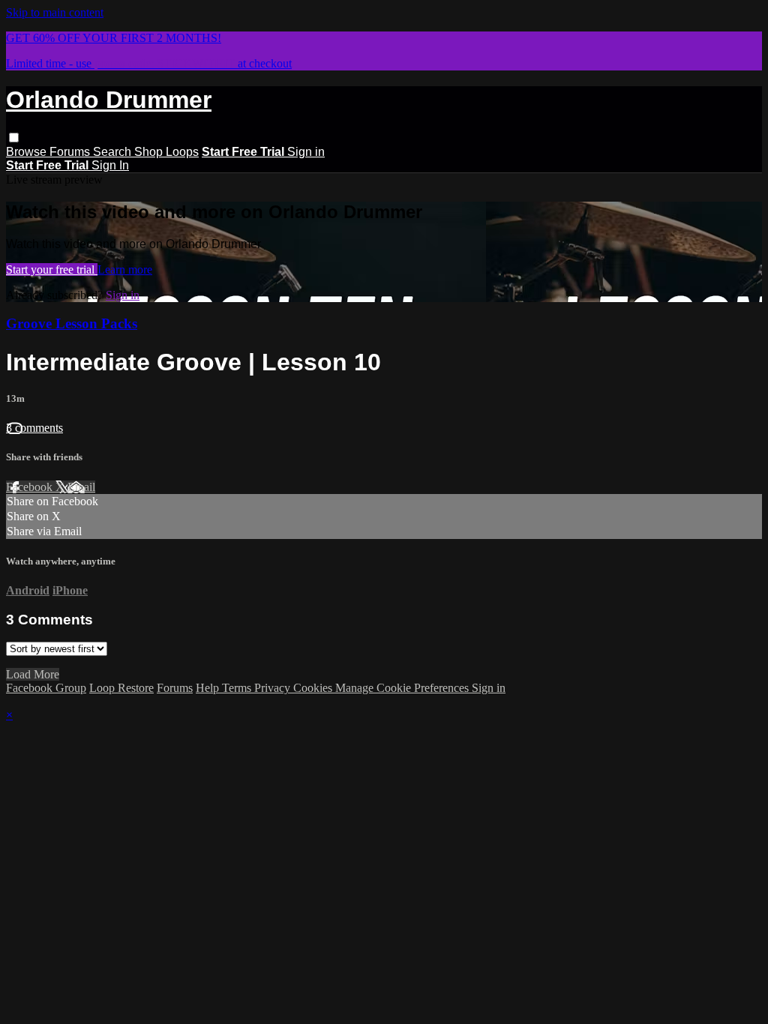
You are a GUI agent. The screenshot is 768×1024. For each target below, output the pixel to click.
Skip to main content (55, 12)
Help (209, 687)
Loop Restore (121, 687)
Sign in (306, 151)
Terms (238, 687)
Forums (71, 151)
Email (81, 487)
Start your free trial (52, 269)
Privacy (273, 687)
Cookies (314, 687)
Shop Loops (166, 151)
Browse (28, 151)
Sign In (110, 165)
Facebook (31, 487)
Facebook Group (46, 687)
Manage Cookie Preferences (403, 687)
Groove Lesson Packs (71, 323)
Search (113, 151)
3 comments (34, 427)
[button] (14, 137)
